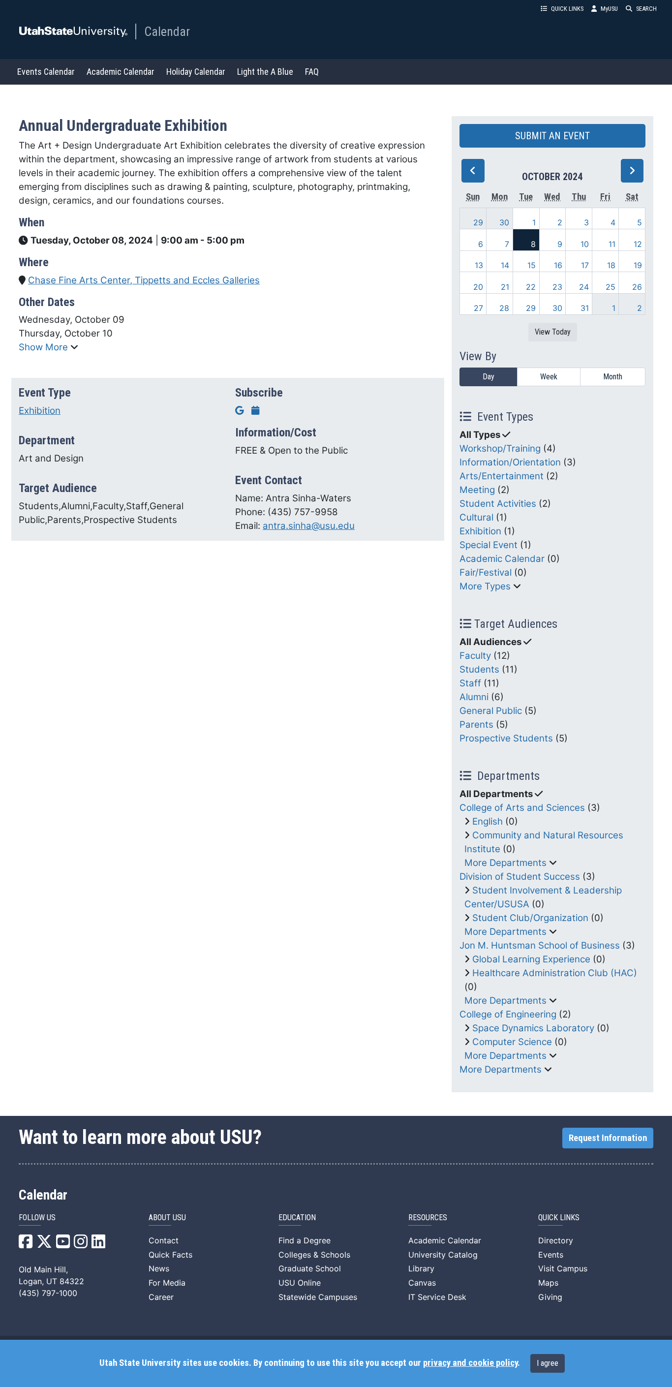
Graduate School (309, 1268)
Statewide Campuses (317, 1297)
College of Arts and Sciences (522, 807)
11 (612, 244)
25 (610, 287)
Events (550, 1255)
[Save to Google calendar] (239, 410)
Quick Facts (170, 1255)
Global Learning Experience (531, 959)
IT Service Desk (437, 1297)
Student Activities (497, 503)
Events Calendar (46, 71)
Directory (555, 1240)
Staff (470, 683)
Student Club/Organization (530, 918)
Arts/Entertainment (501, 476)
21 (505, 287)
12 (638, 244)
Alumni (474, 697)
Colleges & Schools (314, 1255)
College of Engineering (507, 1014)
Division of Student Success (519, 876)
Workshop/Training (500, 448)
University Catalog (443, 1255)
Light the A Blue (265, 71)
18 (611, 265)
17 (585, 265)
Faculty (475, 655)
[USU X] (44, 1244)
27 (478, 308)
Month (612, 376)
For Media (167, 1283)
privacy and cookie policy (470, 1362)
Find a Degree (304, 1240)
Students (479, 669)
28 (504, 308)
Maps (548, 1283)
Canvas (422, 1283)
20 (478, 287)
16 (558, 265)
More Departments (505, 862)
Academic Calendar (120, 71)
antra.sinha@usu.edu (309, 525)
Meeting (477, 489)
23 (557, 287)
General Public (490, 710)
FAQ (312, 71)
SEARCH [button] (646, 8)
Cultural (476, 517)
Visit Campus (562, 1268)
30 (504, 222)
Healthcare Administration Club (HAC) (554, 973)
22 (531, 287)
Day (488, 376)
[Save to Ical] (255, 410)
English (487, 821)
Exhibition (40, 410)
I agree (547, 1363)
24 (584, 287)
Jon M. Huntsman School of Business (539, 945)
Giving (550, 1297)
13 (479, 265)
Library (421, 1268)
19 (638, 265)
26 (637, 287)
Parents (476, 724)
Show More (44, 347)
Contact (164, 1240)
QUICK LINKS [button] (567, 8)
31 (584, 308)
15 (531, 265)
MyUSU (609, 8)
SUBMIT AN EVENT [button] (552, 136)
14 (505, 265)
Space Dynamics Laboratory (533, 1028)
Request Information (608, 1138)
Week (548, 376)
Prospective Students (506, 738)
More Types (485, 586)
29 (478, 222)
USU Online (299, 1283)
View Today (553, 332)
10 (584, 244)
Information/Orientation (510, 462)
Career (161, 1297)
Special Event (488, 545)
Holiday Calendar (195, 71)
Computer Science (512, 1042)
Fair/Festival (485, 572)
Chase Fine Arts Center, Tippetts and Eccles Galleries (144, 280)
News (159, 1268)
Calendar (167, 31)
